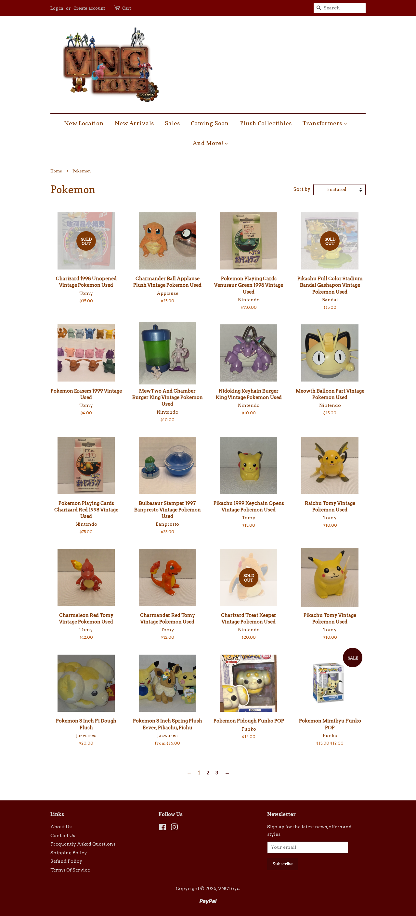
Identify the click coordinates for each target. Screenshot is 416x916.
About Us (61, 826)
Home (56, 171)
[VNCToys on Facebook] (162, 828)
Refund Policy (66, 861)
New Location (84, 123)
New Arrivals (134, 123)
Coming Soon (210, 123)
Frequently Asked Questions (82, 844)
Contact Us (62, 835)
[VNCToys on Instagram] (174, 828)
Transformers (323, 123)
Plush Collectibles (266, 123)
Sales (172, 123)
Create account (89, 8)
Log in (56, 8)
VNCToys (228, 888)
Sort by (301, 189)
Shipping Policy (68, 852)
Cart (126, 8)
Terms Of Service (70, 869)
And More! (208, 143)
